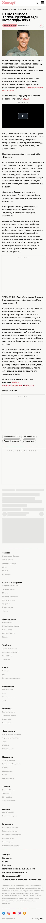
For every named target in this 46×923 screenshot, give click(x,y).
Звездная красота (9, 563)
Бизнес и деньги (8, 712)
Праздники (7, 757)
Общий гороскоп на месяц (12, 835)
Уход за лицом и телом (10, 586)
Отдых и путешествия (10, 738)
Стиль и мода (9, 619)
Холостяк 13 (6, 793)
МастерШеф (7, 797)
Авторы (6, 855)
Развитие (7, 709)
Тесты (4, 742)
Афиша (6, 809)
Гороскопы (7, 824)
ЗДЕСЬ (26, 99)
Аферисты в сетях (9, 801)
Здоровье (6, 604)
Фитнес (5, 611)
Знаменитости (7, 560)
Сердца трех (28, 441)
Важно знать (7, 723)
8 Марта (5, 768)
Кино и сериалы (8, 812)
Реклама (6, 865)
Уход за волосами (8, 589)
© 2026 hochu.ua (8, 919)
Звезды (6, 553)
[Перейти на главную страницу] (9, 3)
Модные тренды (8, 633)
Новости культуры (9, 816)
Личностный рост (9, 716)
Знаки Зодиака (7, 842)
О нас (5, 862)
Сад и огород (7, 656)
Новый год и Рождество (11, 764)
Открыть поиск (37, 3)
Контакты (7, 858)
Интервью (6, 574)
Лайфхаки (6, 659)
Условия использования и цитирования (21, 880)
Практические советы (10, 626)
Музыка (5, 571)
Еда (3, 674)
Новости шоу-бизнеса (10, 556)
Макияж (5, 593)
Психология (6, 719)
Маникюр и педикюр (10, 597)
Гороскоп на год (8, 838)
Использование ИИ (11, 876)
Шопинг (5, 637)
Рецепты (5, 671)
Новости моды (7, 623)
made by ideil (38, 919)
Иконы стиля (7, 630)
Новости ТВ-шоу (10, 25)
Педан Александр (11, 441)
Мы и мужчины (8, 690)
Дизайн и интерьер (9, 648)
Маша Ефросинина (12, 437)
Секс (4, 693)
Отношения (8, 687)
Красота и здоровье (12, 583)
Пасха (4, 775)
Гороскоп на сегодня (10, 827)
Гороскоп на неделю (10, 831)
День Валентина (8, 760)
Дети (4, 700)
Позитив (5, 745)
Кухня (5, 668)
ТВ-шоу (6, 787)
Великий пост (7, 771)
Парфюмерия (7, 607)
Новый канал (29, 437)
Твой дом (7, 645)
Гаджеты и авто (8, 749)
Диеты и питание (8, 600)
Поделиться (41, 25)
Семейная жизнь (8, 697)
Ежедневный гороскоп (10, 845)
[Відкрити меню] (42, 2)
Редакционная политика (14, 873)
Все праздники (8, 778)
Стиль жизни (8, 731)
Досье (4, 567)
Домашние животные (10, 652)
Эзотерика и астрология (11, 734)
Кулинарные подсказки (11, 678)
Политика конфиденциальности (18, 869)
